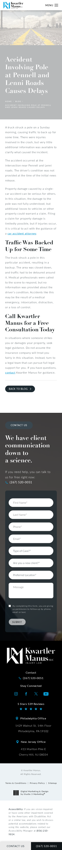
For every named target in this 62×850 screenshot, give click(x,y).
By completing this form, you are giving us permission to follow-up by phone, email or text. (33, 608)
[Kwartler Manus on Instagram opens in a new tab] (16, 694)
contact (10, 372)
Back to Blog (18, 388)
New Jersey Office (33, 742)
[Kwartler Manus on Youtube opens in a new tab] (46, 694)
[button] (56, 5)
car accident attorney (22, 233)
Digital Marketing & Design (34, 792)
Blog (18, 101)
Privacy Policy (37, 783)
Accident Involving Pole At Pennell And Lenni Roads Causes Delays (28, 106)
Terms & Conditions (15, 783)
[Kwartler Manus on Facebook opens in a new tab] (26, 694)
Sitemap (52, 783)
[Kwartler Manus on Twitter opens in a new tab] (36, 694)
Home (8, 101)
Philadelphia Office (33, 718)
